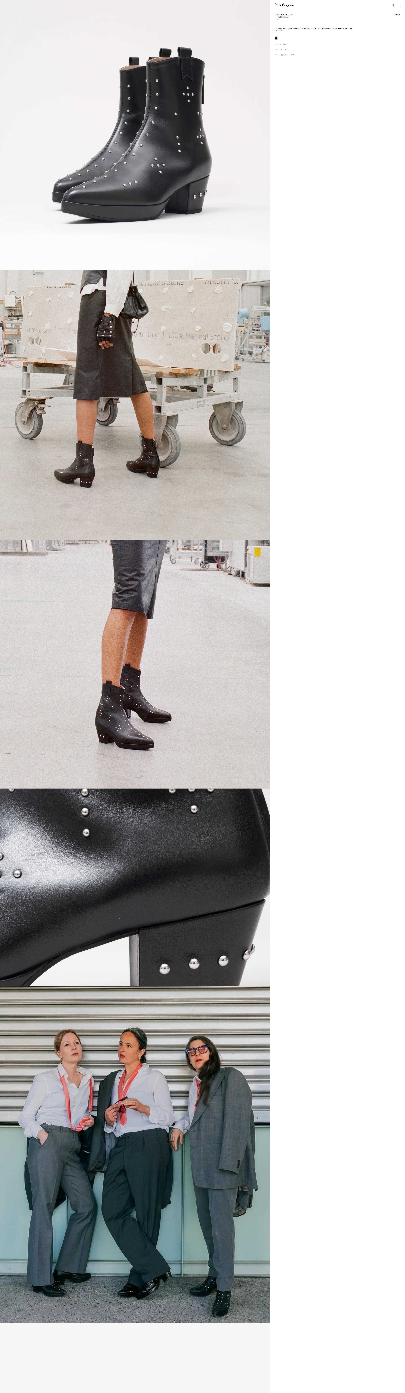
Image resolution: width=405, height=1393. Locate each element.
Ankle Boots (283, 17)
